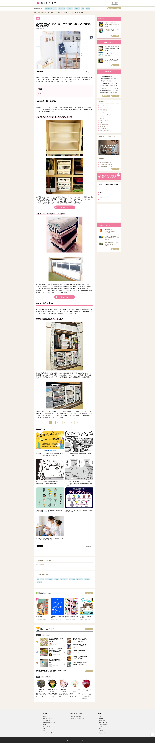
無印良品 (88, 8)
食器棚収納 (86, 579)
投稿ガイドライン (47, 724)
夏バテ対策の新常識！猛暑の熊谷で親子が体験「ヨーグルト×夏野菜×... (112, 48)
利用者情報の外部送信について (49, 722)
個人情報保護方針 (47, 733)
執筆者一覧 (106, 95)
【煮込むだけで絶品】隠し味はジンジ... (109, 80)
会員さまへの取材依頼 (76, 716)
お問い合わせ (46, 728)
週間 (43, 635)
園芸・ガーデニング (104, 120)
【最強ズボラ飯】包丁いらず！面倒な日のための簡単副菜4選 (112, 24)
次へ (77, 422)
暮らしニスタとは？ (47, 716)
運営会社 (45, 730)
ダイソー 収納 (62, 8)
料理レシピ (102, 118)
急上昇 (38, 635)
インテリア (102, 112)
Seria (83, 8)
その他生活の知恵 (104, 124)
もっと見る (64, 207)
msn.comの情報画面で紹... (106, 162)
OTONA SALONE (103, 724)
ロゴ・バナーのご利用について (49, 718)
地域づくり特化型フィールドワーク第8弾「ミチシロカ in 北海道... (112, 244)
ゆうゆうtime (102, 730)
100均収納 (77, 8)
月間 (48, 635)
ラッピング (102, 116)
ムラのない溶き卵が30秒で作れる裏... (109, 85)
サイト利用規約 (46, 720)
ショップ (102, 105)
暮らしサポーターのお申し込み (77, 718)
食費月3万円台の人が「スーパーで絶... (109, 92)
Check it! (101, 718)
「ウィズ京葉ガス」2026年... (106, 164)
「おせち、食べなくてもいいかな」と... (109, 87)
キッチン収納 (72, 579)
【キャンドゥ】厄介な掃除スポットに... (109, 78)
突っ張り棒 (39, 582)
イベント (102, 108)
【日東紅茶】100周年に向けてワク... (108, 76)
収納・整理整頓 (42, 13)
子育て (101, 122)
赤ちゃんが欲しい (103, 733)
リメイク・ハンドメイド (105, 114)
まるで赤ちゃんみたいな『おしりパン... (109, 90)
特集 (100, 716)
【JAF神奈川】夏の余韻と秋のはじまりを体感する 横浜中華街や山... (112, 238)
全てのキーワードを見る (114, 8)
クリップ (89, 72)
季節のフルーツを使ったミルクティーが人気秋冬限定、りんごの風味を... (112, 231)
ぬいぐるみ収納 (49, 579)
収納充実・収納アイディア (51, 8)
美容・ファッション (104, 130)
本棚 (38, 579)
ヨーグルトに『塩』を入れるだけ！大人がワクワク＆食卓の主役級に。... (112, 60)
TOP (35, 13)
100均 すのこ (70, 8)
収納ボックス (80, 579)
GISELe (100, 726)
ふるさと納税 (103, 128)
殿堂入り (48, 676)
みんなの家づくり (104, 126)
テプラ (42, 579)
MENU (115, 3)
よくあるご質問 (46, 726)
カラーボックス (64, 579)
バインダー (56, 579)
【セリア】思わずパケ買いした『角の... (109, 83)
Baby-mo (101, 728)
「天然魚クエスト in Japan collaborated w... (111, 54)
